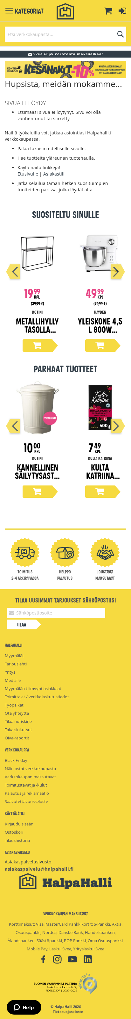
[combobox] (65, 34)
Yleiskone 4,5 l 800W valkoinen (100, 329)
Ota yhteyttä (17, 713)
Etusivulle (27, 174)
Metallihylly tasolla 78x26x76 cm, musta (37, 333)
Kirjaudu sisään (19, 824)
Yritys (10, 672)
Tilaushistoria (17, 840)
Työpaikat (14, 705)
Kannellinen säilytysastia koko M (37, 475)
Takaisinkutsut (18, 729)
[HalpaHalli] (65, 11)
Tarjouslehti (16, 664)
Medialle (13, 680)
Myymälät (14, 655)
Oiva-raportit (17, 738)
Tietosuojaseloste (68, 1011)
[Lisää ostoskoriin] (37, 345)
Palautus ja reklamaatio (27, 793)
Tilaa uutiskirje (18, 721)
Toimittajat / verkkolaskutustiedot (37, 697)
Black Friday (16, 760)
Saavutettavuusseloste (26, 801)
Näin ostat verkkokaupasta (30, 768)
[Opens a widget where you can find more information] (23, 1008)
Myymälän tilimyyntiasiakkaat (33, 688)
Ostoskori (14, 832)
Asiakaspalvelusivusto (28, 862)
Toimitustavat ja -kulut (26, 785)
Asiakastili (54, 174)
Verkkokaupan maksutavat (30, 777)
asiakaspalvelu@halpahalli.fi (39, 869)
